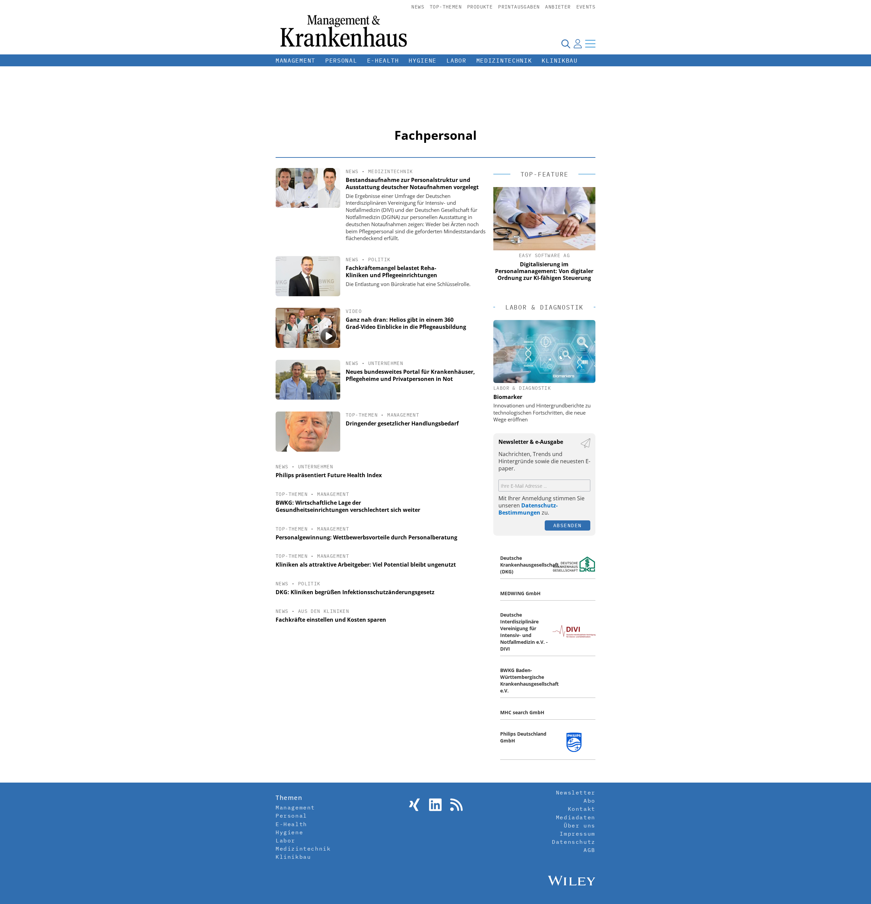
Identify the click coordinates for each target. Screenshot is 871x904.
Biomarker (507, 397)
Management (295, 60)
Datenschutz (573, 841)
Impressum (577, 833)
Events (585, 7)
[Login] (578, 43)
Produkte (480, 7)
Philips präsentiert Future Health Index (329, 475)
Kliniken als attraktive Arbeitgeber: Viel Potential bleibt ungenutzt (366, 564)
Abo (589, 800)
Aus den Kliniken (323, 611)
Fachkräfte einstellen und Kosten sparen (331, 619)
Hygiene (423, 60)
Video (354, 311)
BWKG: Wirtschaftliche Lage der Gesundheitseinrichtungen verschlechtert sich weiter (348, 506)
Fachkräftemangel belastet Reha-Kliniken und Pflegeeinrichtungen (391, 271)
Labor (456, 60)
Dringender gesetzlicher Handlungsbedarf (402, 423)
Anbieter (558, 7)
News (417, 7)
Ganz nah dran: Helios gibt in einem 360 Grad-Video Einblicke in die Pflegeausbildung (406, 323)
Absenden (567, 525)
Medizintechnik (504, 60)
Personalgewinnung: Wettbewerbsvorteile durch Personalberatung (366, 537)
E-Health (383, 60)
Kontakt (581, 808)
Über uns (579, 825)
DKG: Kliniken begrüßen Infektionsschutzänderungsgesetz (355, 592)
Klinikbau (559, 60)
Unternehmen (385, 363)
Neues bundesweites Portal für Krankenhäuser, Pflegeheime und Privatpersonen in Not (410, 375)
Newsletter (575, 792)
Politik (379, 259)
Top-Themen (446, 7)
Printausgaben (519, 7)
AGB (589, 850)
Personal (341, 60)
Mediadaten (575, 817)
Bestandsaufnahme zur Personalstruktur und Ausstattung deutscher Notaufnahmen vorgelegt (412, 183)
